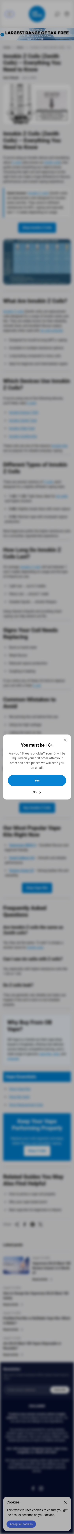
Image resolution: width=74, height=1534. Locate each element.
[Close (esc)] (65, 740)
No (35, 792)
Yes (37, 780)
